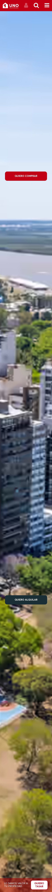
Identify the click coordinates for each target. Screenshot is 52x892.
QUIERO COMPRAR (26, 176)
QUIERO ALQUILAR (26, 600)
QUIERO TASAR (39, 885)
